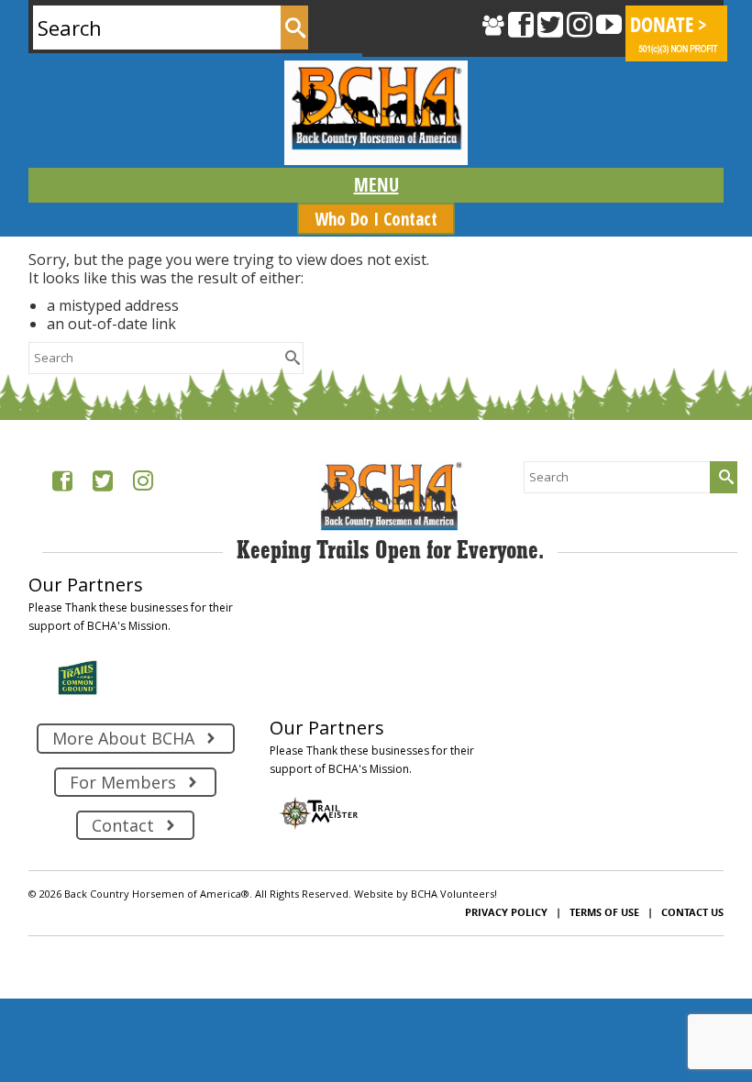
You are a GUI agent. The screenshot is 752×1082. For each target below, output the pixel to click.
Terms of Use (604, 912)
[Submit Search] (294, 28)
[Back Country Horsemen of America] (375, 113)
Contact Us (692, 912)
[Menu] (375, 185)
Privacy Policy (506, 912)
